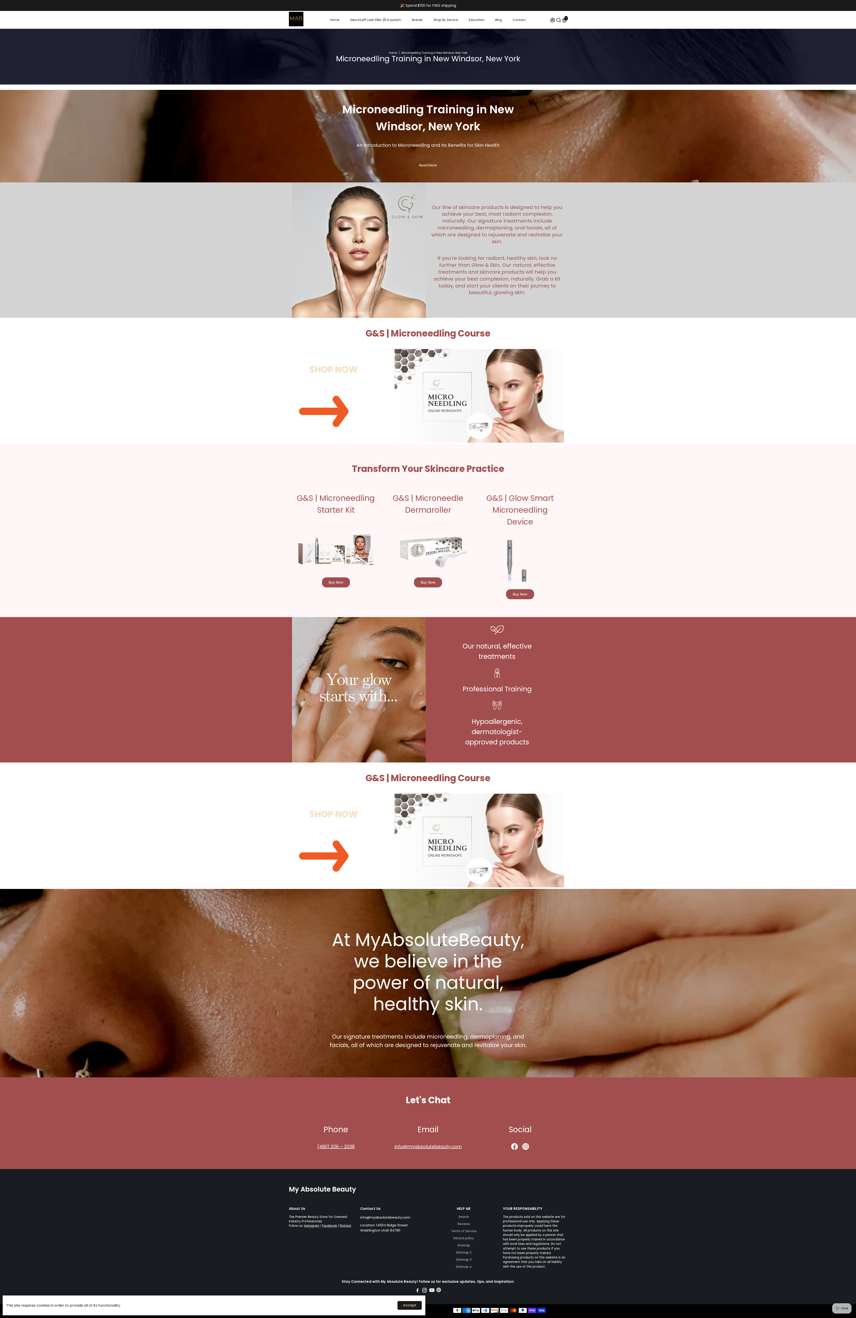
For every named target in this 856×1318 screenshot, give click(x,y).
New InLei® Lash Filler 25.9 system (375, 20)
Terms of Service (464, 1231)
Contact (519, 20)
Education (476, 20)
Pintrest (345, 1226)
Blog (498, 20)
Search (464, 1217)
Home (335, 20)
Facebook (329, 1226)
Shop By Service (446, 20)
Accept (409, 1305)
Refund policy (463, 1238)
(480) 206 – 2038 (336, 1146)
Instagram (311, 1226)
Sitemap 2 (463, 1252)
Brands (417, 20)
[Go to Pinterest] (438, 1291)
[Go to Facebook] (417, 1291)
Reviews (464, 1224)
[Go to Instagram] (424, 1291)
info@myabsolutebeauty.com (428, 1146)
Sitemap (463, 1245)
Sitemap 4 (464, 1267)
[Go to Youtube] (432, 1291)
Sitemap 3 (463, 1260)
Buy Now (336, 582)
